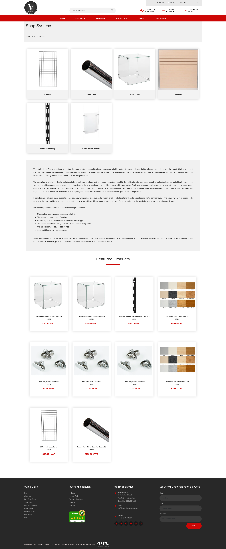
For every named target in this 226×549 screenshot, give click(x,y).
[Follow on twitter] (121, 523)
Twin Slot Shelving (47, 149)
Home (62, 18)
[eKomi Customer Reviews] (77, 515)
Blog (25, 517)
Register (170, 11)
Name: (161, 493)
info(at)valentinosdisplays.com (128, 508)
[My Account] (163, 10)
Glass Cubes (135, 95)
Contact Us (160, 18)
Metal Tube (91, 95)
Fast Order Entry (30, 499)
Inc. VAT (172, 2)
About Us (100, 18)
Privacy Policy (74, 496)
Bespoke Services (30, 505)
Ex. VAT (161, 2)
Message (162, 514)
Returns (72, 502)
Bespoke (141, 18)
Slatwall (178, 95)
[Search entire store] (112, 10)
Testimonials (28, 502)
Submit (194, 526)
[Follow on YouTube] (131, 523)
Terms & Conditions (76, 499)
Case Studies (121, 18)
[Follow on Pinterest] (136, 523)
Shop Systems (39, 36)
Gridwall (47, 95)
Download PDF (29, 511)
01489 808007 (150, 11)
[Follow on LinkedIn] (126, 523)
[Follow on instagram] (141, 523)
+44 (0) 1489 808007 (125, 518)
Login (168, 9)
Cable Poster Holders (91, 149)
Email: (161, 503)
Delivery (72, 493)
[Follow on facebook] (116, 523)
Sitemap (72, 505)
